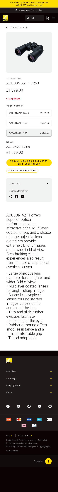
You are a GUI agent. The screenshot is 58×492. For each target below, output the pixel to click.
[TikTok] (8, 405)
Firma (9, 392)
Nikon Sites (24, 435)
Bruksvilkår (42, 440)
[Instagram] (18, 405)
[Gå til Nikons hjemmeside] (5, 18)
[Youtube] (50, 405)
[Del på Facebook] (16, 196)
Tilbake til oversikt (19, 27)
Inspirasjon (11, 378)
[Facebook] (29, 405)
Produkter (11, 371)
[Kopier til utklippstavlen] (10, 196)
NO (8, 435)
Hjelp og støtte (13, 385)
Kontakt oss (11, 440)
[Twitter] (39, 405)
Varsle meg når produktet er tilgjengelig (29, 162)
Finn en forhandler (22, 170)
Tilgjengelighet (44, 446)
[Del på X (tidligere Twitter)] (22, 196)
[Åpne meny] (53, 18)
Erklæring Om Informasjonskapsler (21, 446)
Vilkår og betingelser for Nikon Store (22, 443)
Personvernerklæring (27, 440)
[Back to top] (48, 461)
